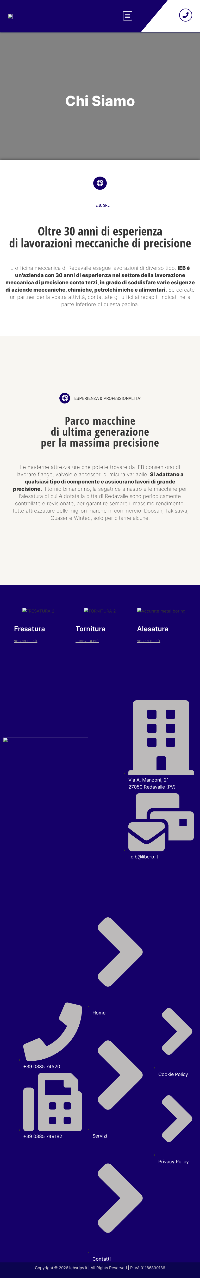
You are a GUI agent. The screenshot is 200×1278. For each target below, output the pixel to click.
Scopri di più (25, 641)
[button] (127, 16)
